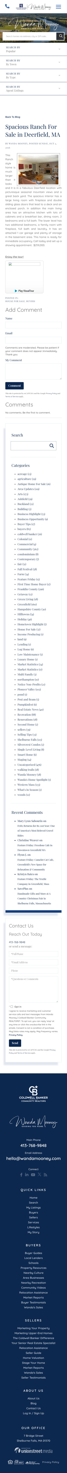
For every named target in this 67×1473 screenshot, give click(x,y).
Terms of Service (12, 396)
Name (8, 318)
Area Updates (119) (28, 489)
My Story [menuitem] (33, 1232)
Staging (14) (24, 759)
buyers (30, 301)
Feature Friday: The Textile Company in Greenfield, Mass (33, 881)
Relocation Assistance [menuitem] (33, 1292)
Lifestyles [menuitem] (33, 1227)
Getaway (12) (25, 594)
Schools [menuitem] (33, 1263)
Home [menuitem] (33, 1197)
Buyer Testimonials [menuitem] (33, 1302)
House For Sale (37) (29, 629)
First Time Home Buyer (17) (34, 584)
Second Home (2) (28, 724)
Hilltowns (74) (26, 614)
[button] (60, 36)
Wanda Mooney (18, 143)
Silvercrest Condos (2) (31, 744)
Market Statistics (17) (30, 669)
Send (15, 1043)
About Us (34, 1398)
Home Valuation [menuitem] (33, 1357)
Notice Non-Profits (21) (31, 684)
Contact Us (33, 1408)
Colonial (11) (25, 539)
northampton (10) (28, 679)
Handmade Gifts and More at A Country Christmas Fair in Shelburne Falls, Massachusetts (34, 898)
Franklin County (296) (31, 589)
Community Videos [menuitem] (33, 1287)
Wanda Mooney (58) (29, 774)
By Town (11, 64)
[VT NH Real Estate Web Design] (33, 1450)
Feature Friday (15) (29, 579)
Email (8, 333)
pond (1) (22, 694)
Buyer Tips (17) (26, 524)
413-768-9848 (17, 942)
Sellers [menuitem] (33, 1217)
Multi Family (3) (27, 674)
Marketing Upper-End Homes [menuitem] (33, 1333)
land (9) (22, 639)
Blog (33, 1403)
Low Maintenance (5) (30, 654)
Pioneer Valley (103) (29, 689)
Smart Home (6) (27, 755)
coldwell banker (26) (30, 534)
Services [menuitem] (33, 1222)
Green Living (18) (28, 599)
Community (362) (28, 549)
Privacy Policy (51, 393)
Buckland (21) (26, 504)
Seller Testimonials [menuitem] (33, 1377)
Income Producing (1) (30, 634)
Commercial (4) (27, 544)
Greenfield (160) (27, 604)
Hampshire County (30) (32, 609)
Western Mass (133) (29, 785)
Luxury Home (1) (28, 659)
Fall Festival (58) (27, 569)
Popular (11, 51)
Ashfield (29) (25, 499)
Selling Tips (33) (27, 734)
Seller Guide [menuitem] (33, 1353)
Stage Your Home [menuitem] (33, 1362)
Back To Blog (12, 116)
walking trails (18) (28, 770)
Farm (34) (23, 574)
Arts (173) (23, 494)
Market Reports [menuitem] (33, 1297)
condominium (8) (28, 554)
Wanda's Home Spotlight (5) (34, 780)
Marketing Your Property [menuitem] (33, 1328)
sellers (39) (24, 729)
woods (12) (24, 795)
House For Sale (15, 301)
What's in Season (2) (30, 790)
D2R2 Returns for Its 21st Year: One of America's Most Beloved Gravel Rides (36, 830)
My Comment (13, 360)
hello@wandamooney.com (33, 1156)
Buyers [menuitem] (33, 1212)
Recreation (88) (27, 714)
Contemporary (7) (28, 559)
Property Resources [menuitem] (33, 1268)
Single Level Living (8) (31, 749)
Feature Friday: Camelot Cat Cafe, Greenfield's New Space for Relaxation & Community (36, 864)
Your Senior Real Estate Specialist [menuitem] (33, 1343)
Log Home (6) (26, 649)
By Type (11, 77)
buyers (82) (24, 529)
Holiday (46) (25, 619)
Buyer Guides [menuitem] (33, 1253)
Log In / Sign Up (33, 1413)
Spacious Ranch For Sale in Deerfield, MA (32, 130)
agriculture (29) (27, 479)
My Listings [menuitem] (33, 1207)
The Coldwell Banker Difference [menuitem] (33, 1338)
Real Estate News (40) (30, 709)
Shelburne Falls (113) (30, 740)
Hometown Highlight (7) (32, 624)
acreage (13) (24, 474)
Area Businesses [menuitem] (33, 1277)
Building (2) (24, 509)
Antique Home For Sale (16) (34, 484)
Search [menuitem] (33, 1202)
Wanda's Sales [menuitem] (33, 1307)
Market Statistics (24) (30, 664)
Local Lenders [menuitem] (33, 1258)
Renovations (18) (27, 719)
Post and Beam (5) (28, 699)
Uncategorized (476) (29, 765)
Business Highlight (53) (31, 514)
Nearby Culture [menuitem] (33, 1272)
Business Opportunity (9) (33, 519)
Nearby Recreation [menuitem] (33, 1282)
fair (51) (22, 564)
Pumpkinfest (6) (27, 704)
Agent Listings (15, 90)
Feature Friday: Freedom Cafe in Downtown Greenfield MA (35, 848)
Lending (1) (24, 644)
